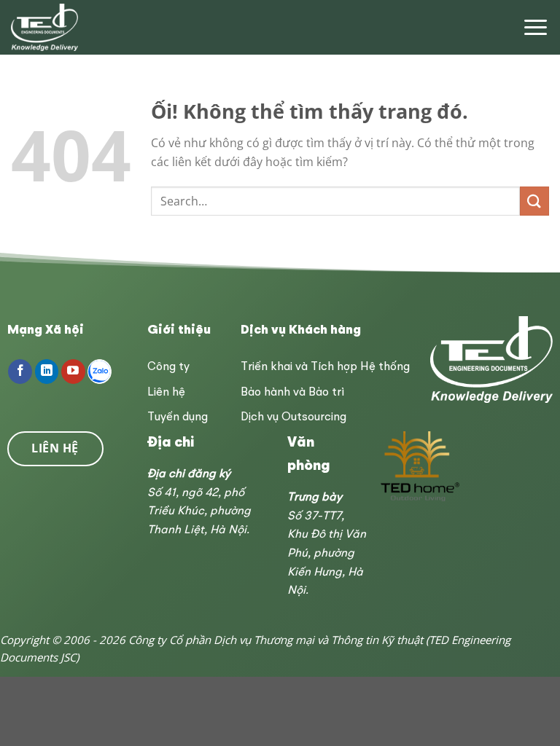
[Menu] (535, 27)
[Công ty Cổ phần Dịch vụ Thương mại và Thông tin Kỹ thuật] (45, 27)
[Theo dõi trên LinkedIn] (47, 371)
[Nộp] (534, 200)
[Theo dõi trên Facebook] (20, 371)
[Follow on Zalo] (100, 371)
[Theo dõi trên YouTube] (73, 371)
